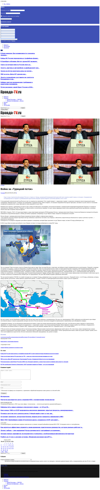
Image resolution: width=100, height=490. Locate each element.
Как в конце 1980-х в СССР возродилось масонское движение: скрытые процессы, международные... (37, 410)
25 (11, 448)
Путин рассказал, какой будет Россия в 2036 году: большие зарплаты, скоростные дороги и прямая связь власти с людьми (34, 361)
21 (3, 448)
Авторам (6, 475)
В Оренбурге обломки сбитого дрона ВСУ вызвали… (19, 61)
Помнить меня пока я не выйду (10, 16)
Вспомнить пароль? (6, 21)
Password (3, 13)
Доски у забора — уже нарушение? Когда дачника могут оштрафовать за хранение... (31, 430)
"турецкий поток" (40, 337)
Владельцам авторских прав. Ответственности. (16, 477)
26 (12, 448)
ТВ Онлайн (7, 46)
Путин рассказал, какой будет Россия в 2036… (17, 87)
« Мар (2, 451)
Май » (6, 451)
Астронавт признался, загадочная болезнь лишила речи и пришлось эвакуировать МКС (32, 417)
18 (11, 446)
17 (9, 446)
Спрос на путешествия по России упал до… (16, 65)
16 (7, 446)
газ (1, 337)
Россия (5, 102)
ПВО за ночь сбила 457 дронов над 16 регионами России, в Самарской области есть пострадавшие (27, 359)
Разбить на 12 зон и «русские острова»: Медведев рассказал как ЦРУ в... (26, 437)
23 (7, 448)
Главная (6, 474)
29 (5, 450)
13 (1, 446)
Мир (5, 103)
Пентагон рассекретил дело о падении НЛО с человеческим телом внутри (27, 400)
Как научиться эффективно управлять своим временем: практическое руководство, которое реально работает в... (42, 427)
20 (1, 448)
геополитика (5, 337)
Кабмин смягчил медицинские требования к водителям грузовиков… (17, 83)
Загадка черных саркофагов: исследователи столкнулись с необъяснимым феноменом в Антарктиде (37, 434)
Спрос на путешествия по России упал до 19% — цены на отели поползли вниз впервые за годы (26, 356)
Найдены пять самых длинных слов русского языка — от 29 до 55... (25, 407)
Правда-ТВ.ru (4, 465)
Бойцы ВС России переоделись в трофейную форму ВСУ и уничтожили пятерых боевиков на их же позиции (30, 353)
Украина (6, 98)
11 (10, 445)
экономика (15, 337)
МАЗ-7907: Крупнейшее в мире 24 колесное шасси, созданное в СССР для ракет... (30, 420)
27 (1, 450)
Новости (6, 45)
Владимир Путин (26, 337)
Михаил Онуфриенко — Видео (15, 101)
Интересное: (5, 396)
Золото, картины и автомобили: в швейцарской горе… (20, 68)
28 (3, 450)
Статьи (2, 185)
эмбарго (33, 337)
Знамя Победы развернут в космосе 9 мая (12, 347)
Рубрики (3, 459)
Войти (13, 40)
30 (7, 450)
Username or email (5, 10)
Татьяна (3, 193)
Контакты (6, 47)
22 (5, 448)
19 (12, 446)
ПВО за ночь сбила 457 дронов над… (13, 74)
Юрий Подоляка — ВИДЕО (14, 99)
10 (9, 445)
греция (20, 337)
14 (3, 446)
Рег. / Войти (7, 4)
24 (9, 448)
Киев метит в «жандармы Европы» (10, 341)
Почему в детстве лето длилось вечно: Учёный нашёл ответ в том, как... (27, 413)
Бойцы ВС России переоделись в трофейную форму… (20, 58)
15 (5, 446)
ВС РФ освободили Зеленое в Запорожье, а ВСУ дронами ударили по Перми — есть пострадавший (27, 364)
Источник (3, 334)
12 (12, 445)
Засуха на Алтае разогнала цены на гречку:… (17, 71)
